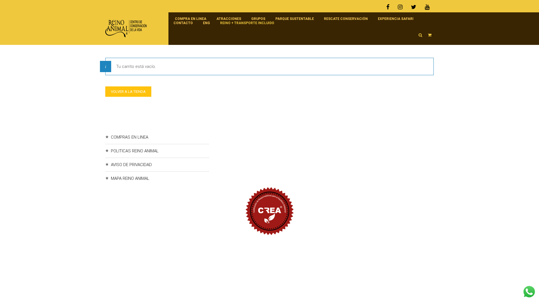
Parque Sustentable (294, 19)
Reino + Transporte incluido (247, 23)
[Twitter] (414, 7)
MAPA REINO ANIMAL (130, 178)
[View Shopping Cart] (429, 35)
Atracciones (228, 19)
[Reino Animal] (134, 28)
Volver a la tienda (128, 91)
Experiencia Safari (396, 19)
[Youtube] (427, 7)
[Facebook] (390, 7)
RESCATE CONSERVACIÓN (346, 19)
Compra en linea (190, 19)
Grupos (258, 19)
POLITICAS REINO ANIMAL (135, 150)
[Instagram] (400, 7)
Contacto (183, 23)
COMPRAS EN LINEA (129, 137)
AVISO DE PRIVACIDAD (131, 164)
